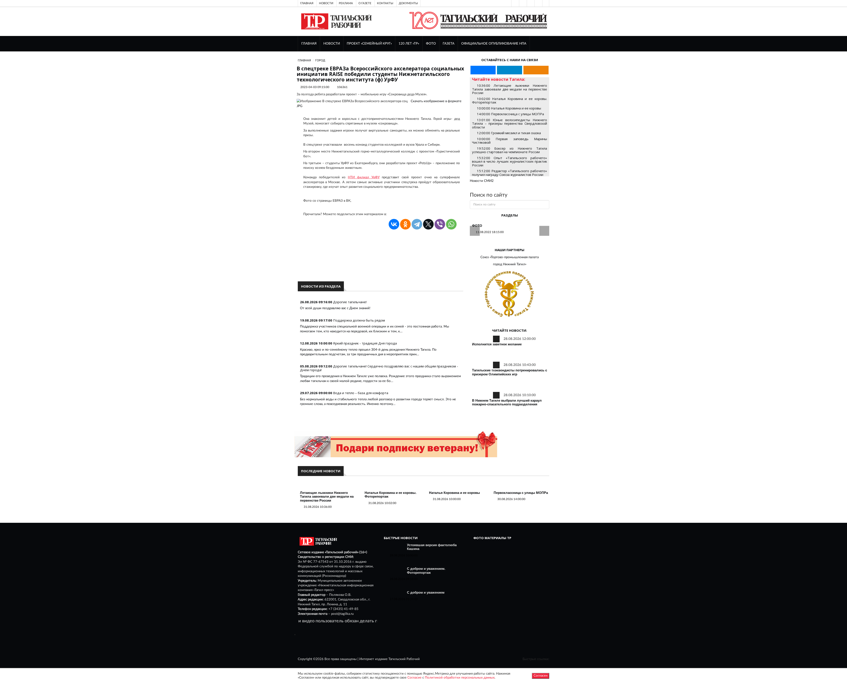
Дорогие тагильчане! (350, 302)
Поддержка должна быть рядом (359, 320)
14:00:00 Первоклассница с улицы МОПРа (510, 114)
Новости (326, 3)
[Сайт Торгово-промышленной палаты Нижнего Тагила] (510, 294)
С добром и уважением (425, 592)
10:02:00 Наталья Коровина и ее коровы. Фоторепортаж (509, 100)
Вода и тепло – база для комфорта (360, 393)
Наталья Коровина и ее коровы (454, 493)
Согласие (414, 677)
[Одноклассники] (545, 3)
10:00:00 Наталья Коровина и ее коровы (509, 108)
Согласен (540, 675)
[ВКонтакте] (530, 3)
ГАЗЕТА (448, 43)
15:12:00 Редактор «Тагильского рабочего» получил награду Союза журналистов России (509, 173)
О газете (364, 3)
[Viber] (440, 224)
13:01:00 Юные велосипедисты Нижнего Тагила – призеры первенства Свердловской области (509, 123)
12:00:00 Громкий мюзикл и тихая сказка (509, 133)
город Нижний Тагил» (509, 264)
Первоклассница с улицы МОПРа (521, 493)
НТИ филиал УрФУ (363, 177)
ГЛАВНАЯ (309, 43)
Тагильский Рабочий (404, 659)
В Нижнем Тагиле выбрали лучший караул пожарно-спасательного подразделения (507, 402)
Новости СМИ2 (482, 181)
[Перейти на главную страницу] (335, 21)
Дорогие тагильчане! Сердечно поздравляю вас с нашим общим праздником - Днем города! (379, 368)
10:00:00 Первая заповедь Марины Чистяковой (509, 141)
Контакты (385, 3)
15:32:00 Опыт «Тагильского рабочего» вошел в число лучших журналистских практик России (509, 161)
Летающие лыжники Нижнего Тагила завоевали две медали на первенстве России (327, 496)
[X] (428, 224)
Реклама (346, 3)
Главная (306, 3)
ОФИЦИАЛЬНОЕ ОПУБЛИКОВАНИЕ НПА (493, 43)
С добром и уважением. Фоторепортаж (426, 570)
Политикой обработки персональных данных (460, 677)
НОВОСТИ (331, 43)
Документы (408, 3)
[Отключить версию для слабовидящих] (522, 3)
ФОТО (431, 43)
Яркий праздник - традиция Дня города (365, 343)
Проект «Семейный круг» (369, 43)
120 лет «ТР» (409, 43)
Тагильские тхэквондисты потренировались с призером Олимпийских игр (509, 372)
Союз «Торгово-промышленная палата (509, 257)
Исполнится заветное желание (497, 344)
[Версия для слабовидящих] (515, 3)
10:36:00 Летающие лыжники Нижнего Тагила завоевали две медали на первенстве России (509, 89)
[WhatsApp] (451, 224)
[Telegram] (538, 3)
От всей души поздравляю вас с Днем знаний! (335, 308)
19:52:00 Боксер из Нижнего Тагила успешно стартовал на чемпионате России (509, 150)
